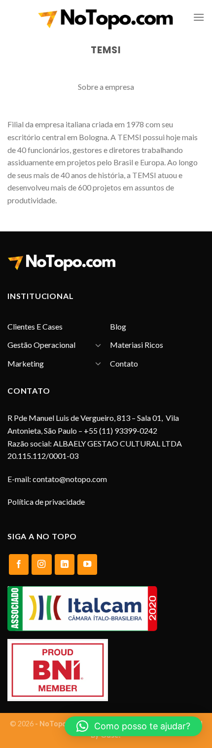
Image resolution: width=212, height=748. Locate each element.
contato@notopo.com (70, 479)
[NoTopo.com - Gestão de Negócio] (106, 17)
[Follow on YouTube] (87, 564)
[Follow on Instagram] (41, 564)
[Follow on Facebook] (19, 564)
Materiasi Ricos (136, 344)
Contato (124, 363)
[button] (133, 726)
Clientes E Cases (35, 326)
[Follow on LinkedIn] (64, 564)
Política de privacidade (46, 501)
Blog (118, 326)
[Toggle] (98, 345)
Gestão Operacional (41, 344)
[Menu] (199, 17)
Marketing (25, 363)
